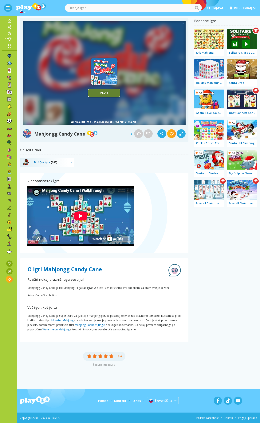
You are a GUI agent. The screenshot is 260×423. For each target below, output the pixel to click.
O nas (136, 401)
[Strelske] (9, 200)
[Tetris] (9, 157)
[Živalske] (9, 236)
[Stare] (9, 207)
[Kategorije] (9, 45)
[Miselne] (9, 150)
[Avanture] (9, 222)
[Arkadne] (9, 186)
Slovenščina (163, 400)
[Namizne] (9, 193)
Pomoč (103, 401)
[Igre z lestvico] (9, 263)
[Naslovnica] (9, 21)
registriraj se (245, 8)
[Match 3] (9, 56)
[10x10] (9, 99)
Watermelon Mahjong (55, 329)
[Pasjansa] (9, 92)
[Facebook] (218, 401)
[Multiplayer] (9, 244)
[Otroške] (9, 171)
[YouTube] (238, 401)
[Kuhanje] (9, 251)
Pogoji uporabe (247, 418)
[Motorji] (9, 135)
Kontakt (120, 401)
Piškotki (228, 418)
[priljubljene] (9, 279)
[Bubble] (9, 77)
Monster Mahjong (62, 320)
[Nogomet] (9, 121)
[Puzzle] (9, 63)
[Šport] (9, 113)
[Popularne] (9, 33)
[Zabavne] (9, 106)
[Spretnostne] (9, 215)
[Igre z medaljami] (9, 271)
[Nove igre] (9, 27)
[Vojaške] (9, 142)
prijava (217, 8)
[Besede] (9, 179)
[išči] (197, 8)
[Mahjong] (9, 70)
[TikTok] (228, 401)
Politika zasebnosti (207, 418)
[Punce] (9, 164)
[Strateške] (9, 229)
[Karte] (9, 85)
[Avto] (9, 128)
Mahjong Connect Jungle (90, 325)
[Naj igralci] (9, 39)
